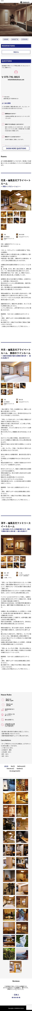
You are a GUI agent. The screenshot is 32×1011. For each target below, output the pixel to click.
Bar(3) (13, 766)
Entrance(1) (10, 768)
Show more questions (16, 148)
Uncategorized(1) (15, 771)
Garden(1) (20, 768)
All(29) (6, 766)
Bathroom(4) (21, 766)
